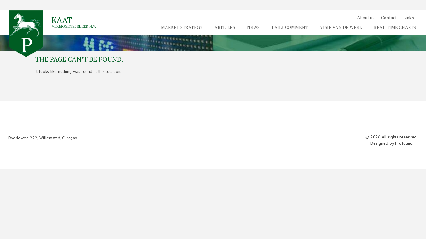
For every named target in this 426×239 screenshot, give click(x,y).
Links (409, 16)
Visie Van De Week (345, 26)
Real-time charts (396, 26)
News (262, 26)
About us (370, 16)
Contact (391, 16)
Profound (404, 143)
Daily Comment (296, 26)
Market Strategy (196, 26)
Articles (236, 26)
